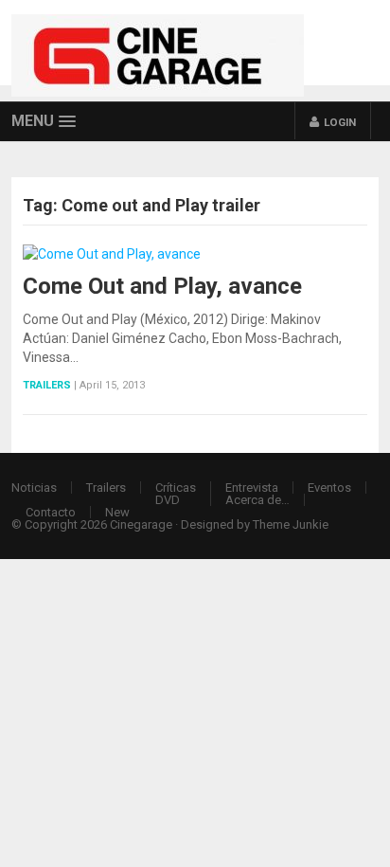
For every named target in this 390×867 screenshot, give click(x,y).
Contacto (51, 512)
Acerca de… (257, 500)
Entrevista (251, 487)
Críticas (175, 487)
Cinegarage (141, 524)
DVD (167, 500)
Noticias (34, 487)
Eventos (329, 487)
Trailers (47, 385)
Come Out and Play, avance (162, 286)
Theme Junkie (290, 524)
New (117, 512)
